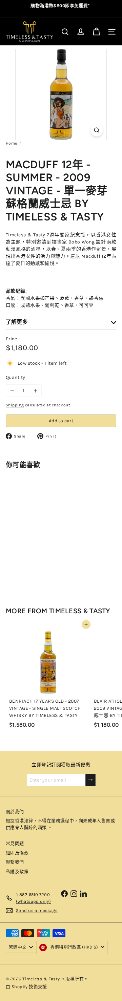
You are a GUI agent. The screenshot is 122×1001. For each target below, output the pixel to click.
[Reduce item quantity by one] (12, 390)
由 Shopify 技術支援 (26, 986)
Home (11, 143)
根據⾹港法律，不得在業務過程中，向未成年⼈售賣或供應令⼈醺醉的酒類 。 (60, 824)
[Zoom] (96, 130)
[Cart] (96, 32)
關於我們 (15, 811)
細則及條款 (17, 852)
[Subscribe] (90, 780)
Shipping (15, 405)
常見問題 (15, 843)
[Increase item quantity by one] (35, 390)
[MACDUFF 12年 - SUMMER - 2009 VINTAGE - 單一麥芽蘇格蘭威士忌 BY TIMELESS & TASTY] (48, 531)
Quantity (15, 377)
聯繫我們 (15, 862)
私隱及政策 (17, 871)
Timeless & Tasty (79, 611)
